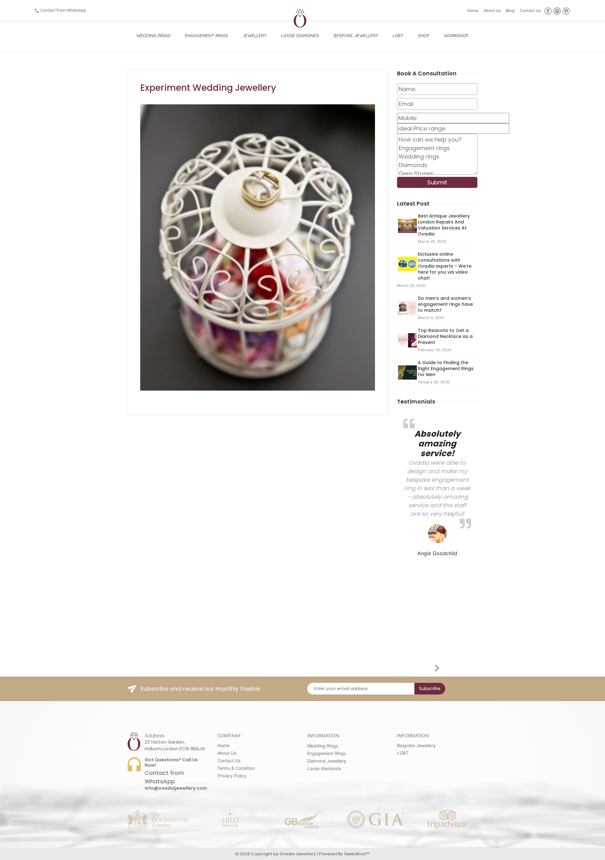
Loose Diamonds (300, 35)
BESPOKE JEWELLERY (356, 35)
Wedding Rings (153, 35)
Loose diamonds (324, 768)
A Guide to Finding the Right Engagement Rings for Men (446, 368)
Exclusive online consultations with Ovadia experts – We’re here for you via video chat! (444, 266)
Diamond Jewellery (326, 761)
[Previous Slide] (432, 667)
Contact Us (530, 10)
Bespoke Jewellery (416, 745)
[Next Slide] (442, 667)
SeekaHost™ (357, 854)
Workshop (456, 35)
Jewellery (255, 35)
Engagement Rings (206, 35)
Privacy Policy (231, 775)
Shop (423, 35)
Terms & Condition (236, 768)
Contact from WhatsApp (63, 10)
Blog (510, 10)
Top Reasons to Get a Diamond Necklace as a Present (445, 336)
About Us (492, 10)
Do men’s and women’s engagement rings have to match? (445, 304)
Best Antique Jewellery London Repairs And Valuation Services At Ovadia (444, 225)
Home (472, 10)
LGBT (398, 35)
